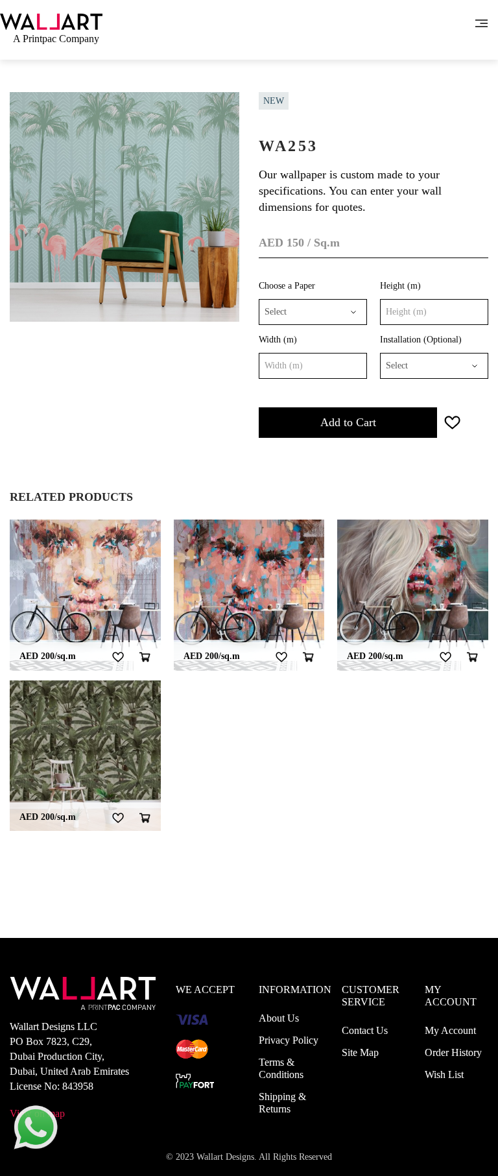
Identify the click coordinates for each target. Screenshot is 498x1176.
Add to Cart (348, 422)
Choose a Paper (287, 286)
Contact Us (365, 1030)
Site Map (360, 1052)
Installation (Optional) (421, 339)
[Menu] (481, 22)
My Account (450, 1030)
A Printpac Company (56, 38)
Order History (453, 1052)
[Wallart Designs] (51, 20)
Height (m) (400, 286)
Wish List (444, 1074)
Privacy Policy (288, 1040)
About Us (279, 1018)
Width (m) (278, 339)
